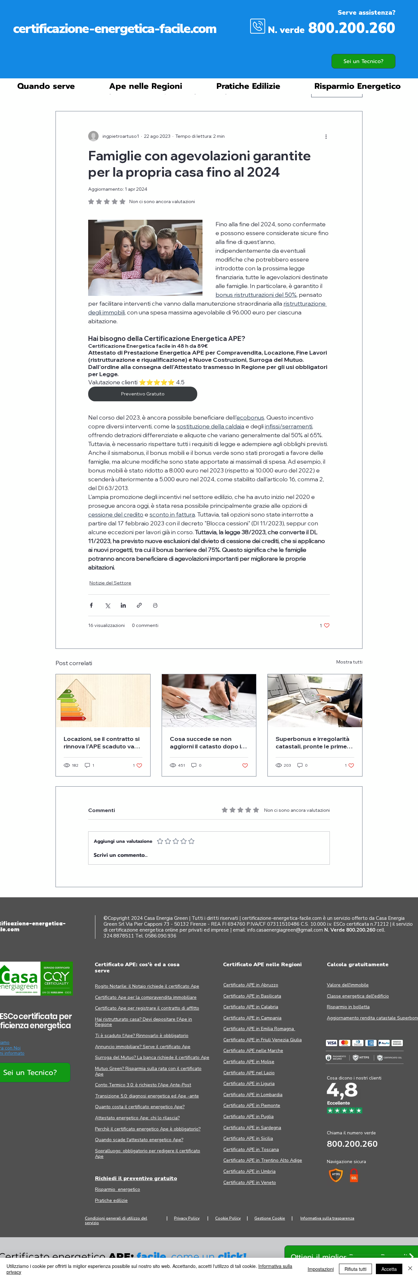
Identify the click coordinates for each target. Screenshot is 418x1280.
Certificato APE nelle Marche (253, 1051)
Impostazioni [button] (321, 1269)
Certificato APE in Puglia (248, 1116)
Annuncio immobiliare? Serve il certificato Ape (142, 1047)
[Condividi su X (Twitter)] (107, 605)
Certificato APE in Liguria (249, 1083)
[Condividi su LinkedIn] (123, 605)
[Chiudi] (410, 1269)
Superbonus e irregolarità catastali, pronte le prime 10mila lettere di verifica (312, 742)
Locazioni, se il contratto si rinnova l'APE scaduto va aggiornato (101, 742)
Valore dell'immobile (348, 985)
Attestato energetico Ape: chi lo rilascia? (137, 1118)
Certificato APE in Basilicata (252, 996)
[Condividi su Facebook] (91, 605)
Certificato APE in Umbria (249, 1171)
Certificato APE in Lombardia (252, 1095)
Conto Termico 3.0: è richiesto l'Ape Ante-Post (143, 1085)
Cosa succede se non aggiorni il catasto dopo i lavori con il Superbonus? (206, 742)
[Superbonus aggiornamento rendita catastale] (209, 700)
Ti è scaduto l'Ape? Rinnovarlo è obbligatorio (141, 1035)
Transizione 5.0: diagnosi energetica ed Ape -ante (147, 1096)
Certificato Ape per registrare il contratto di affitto (147, 1008)
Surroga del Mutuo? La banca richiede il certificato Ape (152, 1057)
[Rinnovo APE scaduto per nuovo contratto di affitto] (103, 700)
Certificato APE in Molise (248, 1062)
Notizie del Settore (110, 583)
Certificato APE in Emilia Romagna (259, 1029)
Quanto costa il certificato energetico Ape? (140, 1107)
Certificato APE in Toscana (251, 1149)
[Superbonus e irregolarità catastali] (315, 700)
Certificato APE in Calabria (250, 1007)
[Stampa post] (155, 605)
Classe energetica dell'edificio (358, 996)
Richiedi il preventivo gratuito (136, 1178)
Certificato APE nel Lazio (249, 1073)
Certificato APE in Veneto (249, 1182)
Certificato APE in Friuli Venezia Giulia (262, 1040)
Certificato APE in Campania (252, 1018)
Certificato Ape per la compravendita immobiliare (146, 997)
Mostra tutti (349, 662)
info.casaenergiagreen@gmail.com (285, 930)
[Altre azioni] (326, 136)
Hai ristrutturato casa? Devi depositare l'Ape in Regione (143, 1022)
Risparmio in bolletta (348, 1007)
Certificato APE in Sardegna (252, 1128)
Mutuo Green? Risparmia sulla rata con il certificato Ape (148, 1071)
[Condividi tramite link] (139, 605)
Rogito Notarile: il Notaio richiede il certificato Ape (147, 986)
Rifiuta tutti (355, 1269)
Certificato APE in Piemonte (251, 1105)
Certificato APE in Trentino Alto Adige (262, 1160)
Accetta (389, 1269)
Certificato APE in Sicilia (248, 1138)
